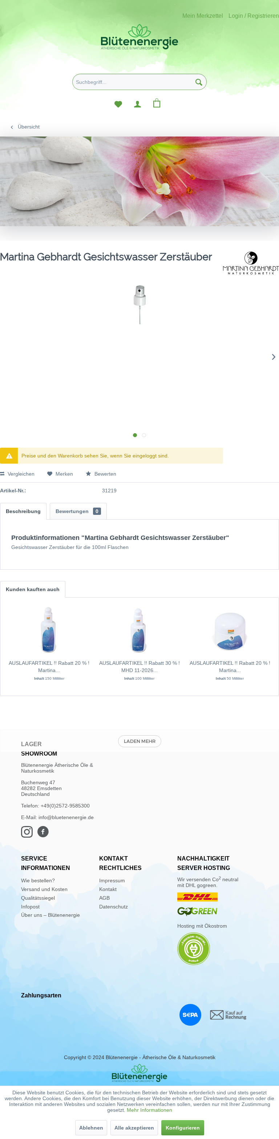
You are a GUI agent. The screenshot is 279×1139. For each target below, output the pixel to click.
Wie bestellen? (38, 880)
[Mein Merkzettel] (118, 102)
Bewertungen (77, 511)
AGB (104, 898)
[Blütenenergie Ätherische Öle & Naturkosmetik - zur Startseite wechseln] (139, 36)
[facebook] (45, 835)
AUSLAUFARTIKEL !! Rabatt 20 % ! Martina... (49, 666)
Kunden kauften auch (33, 589)
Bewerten (104, 474)
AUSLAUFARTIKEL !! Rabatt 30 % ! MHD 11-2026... (139, 666)
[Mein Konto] (137, 102)
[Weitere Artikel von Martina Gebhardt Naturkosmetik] (251, 264)
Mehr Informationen (149, 1110)
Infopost (30, 907)
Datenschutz (113, 907)
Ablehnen (91, 1128)
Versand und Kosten (44, 889)
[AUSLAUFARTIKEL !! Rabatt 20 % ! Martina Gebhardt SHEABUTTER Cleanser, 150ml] (49, 630)
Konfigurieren (183, 1128)
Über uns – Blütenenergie (50, 915)
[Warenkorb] (156, 102)
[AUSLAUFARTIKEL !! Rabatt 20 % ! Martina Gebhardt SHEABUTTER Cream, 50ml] (229, 630)
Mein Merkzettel (202, 16)
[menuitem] (139, 84)
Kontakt (108, 889)
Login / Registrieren (254, 16)
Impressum (112, 880)
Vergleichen (20, 474)
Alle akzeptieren (134, 1128)
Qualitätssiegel (38, 898)
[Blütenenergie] (139, 1073)
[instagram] (29, 835)
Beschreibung (23, 511)
